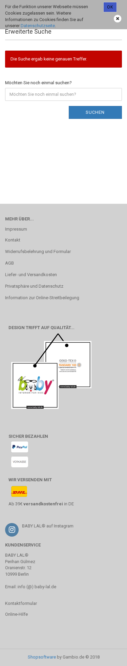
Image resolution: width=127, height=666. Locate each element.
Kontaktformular (21, 603)
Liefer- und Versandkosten (31, 274)
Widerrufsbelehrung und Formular (38, 251)
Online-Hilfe (16, 614)
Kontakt (12, 239)
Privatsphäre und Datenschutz (34, 286)
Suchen (95, 112)
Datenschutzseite (38, 25)
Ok (110, 7)
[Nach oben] (108, 656)
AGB (9, 263)
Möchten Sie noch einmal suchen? (38, 82)
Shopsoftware (42, 657)
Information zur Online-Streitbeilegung (42, 297)
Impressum (16, 229)
